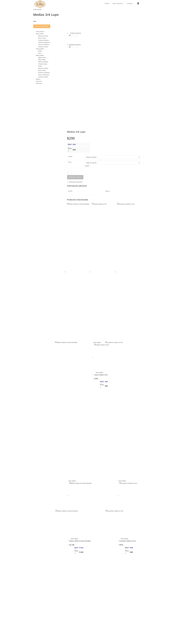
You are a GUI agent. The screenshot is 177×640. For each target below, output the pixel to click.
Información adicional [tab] (75, 182)
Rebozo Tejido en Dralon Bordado (80, 541)
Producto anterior (75, 33)
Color (70, 156)
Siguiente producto (75, 44)
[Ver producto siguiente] (81, 44)
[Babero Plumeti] (73, 39)
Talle (70, 162)
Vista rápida (72, 481)
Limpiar (87, 166)
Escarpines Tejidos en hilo (127, 541)
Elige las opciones (41, 26)
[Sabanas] (73, 50)
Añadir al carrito (75, 177)
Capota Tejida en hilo (101, 375)
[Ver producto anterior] (69, 33)
